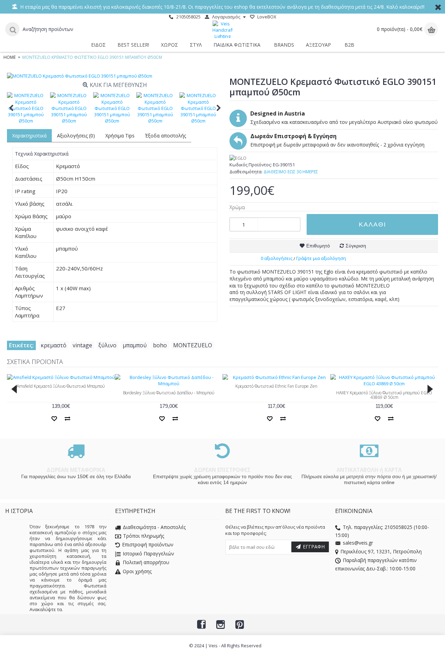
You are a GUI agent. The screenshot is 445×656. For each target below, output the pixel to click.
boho (160, 345)
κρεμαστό (53, 345)
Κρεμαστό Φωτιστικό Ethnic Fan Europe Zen (276, 386)
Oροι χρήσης (137, 571)
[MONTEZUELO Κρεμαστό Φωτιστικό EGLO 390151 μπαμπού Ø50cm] (114, 76)
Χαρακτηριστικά (29, 135)
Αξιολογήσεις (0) (76, 135)
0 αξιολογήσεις (276, 258)
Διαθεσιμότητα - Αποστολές (154, 527)
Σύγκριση (356, 245)
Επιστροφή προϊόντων (147, 545)
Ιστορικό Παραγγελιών (148, 553)
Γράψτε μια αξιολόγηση (321, 258)
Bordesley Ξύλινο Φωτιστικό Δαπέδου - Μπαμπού (169, 393)
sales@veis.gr (358, 542)
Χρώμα (237, 207)
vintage (82, 345)
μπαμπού (135, 345)
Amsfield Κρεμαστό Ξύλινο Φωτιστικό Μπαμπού (61, 386)
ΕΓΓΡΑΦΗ (314, 546)
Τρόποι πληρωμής (143, 536)
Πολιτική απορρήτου (146, 562)
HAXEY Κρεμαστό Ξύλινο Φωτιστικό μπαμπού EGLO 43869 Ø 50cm (384, 395)
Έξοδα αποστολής (165, 135)
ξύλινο (107, 345)
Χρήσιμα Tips (120, 135)
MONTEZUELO (192, 345)
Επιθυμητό (318, 245)
